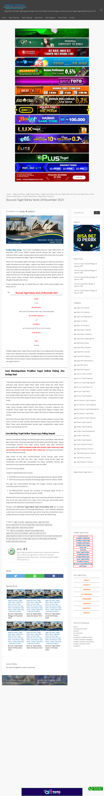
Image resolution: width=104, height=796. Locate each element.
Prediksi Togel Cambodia (84, 422)
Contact (72, 17)
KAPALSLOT (87, 608)
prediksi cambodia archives (82, 644)
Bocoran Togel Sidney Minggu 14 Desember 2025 (15, 616)
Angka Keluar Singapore (83, 347)
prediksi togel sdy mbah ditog (47, 538)
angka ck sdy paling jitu (17, 530)
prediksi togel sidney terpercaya (16, 541)
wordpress (77, 646)
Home (4, 17)
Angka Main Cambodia (83, 352)
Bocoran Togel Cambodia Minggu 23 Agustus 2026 (85, 265)
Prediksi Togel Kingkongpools (85, 431)
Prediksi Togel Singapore (84, 440)
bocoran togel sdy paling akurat (52, 536)
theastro (76, 635)
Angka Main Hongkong (83, 356)
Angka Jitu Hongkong (83, 312)
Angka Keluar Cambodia (83, 330)
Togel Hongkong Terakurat (84, 449)
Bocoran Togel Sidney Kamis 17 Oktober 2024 (52, 648)
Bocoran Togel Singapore (84, 396)
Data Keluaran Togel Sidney (44, 525)
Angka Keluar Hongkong (83, 334)
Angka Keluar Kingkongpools (85, 339)
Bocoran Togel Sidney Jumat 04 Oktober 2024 (52, 616)
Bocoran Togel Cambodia (84, 374)
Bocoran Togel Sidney (81, 194)
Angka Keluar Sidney (33, 194)
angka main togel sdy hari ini (37, 533)
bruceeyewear (78, 633)
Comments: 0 (31, 211)
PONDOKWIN (86, 599)
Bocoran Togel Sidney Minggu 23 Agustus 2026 (84, 285)
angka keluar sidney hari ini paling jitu (17, 533)
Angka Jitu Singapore (83, 325)
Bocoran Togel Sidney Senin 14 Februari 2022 (34, 647)
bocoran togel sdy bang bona (33, 536)
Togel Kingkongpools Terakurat (86, 453)
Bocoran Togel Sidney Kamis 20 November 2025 (15, 648)
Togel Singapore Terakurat (84, 462)
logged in (18, 667)
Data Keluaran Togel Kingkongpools (87, 409)
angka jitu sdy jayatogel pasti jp (34, 530)
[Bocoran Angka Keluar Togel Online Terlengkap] (14, 6)
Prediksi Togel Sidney (30, 196)
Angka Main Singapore (83, 369)
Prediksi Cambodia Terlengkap (83, 639)
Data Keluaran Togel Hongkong (86, 405)
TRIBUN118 (87, 603)
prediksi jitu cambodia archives (83, 637)
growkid (76, 631)
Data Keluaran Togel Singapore (86, 418)
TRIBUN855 (87, 590)
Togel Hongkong (27, 17)
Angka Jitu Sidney (19, 194)
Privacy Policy (62, 17)
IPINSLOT (86, 613)
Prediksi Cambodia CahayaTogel (84, 642)
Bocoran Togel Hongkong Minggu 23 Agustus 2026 (85, 278)
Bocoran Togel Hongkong (84, 378)
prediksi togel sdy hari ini (30, 538)
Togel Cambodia (14, 17)
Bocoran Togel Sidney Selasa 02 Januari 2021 (34, 615)
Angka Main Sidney (47, 194)
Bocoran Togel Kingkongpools (85, 383)
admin (23, 211)
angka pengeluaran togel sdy (15, 536)
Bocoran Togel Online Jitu (64, 194)
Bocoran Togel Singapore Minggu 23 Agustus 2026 (85, 292)
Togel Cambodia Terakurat (84, 444)
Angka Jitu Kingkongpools (84, 317)
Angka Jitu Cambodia (82, 308)
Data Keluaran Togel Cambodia (86, 400)
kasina (75, 627)
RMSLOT (87, 580)
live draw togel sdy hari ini (14, 538)
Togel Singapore (50, 17)
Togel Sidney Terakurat (46, 196)
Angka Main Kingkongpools (84, 361)
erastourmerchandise (80, 629)
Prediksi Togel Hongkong (84, 427)
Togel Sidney (39, 17)
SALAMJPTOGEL (86, 594)
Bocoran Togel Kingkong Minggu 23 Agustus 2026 (85, 272)
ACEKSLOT (86, 585)
